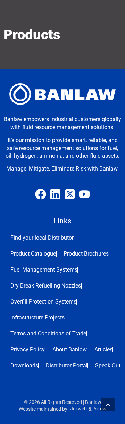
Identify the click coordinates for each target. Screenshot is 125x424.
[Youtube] (84, 194)
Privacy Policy (27, 349)
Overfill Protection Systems (43, 301)
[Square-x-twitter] (69, 194)
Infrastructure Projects (37, 317)
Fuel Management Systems (43, 269)
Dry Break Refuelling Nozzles (45, 285)
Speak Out (107, 365)
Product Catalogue (33, 253)
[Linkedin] (55, 194)
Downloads (24, 365)
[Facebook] (40, 194)
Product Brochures (86, 253)
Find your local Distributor (42, 237)
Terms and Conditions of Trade (48, 333)
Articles (103, 349)
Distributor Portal (67, 365)
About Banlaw (69, 349)
